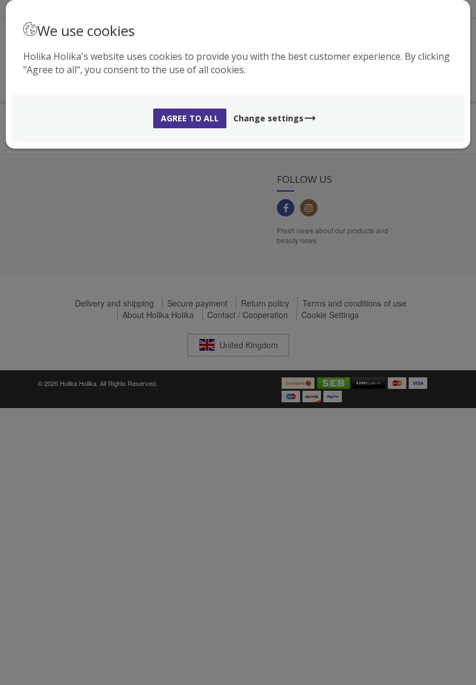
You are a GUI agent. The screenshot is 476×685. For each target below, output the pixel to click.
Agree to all (190, 118)
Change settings (268, 118)
